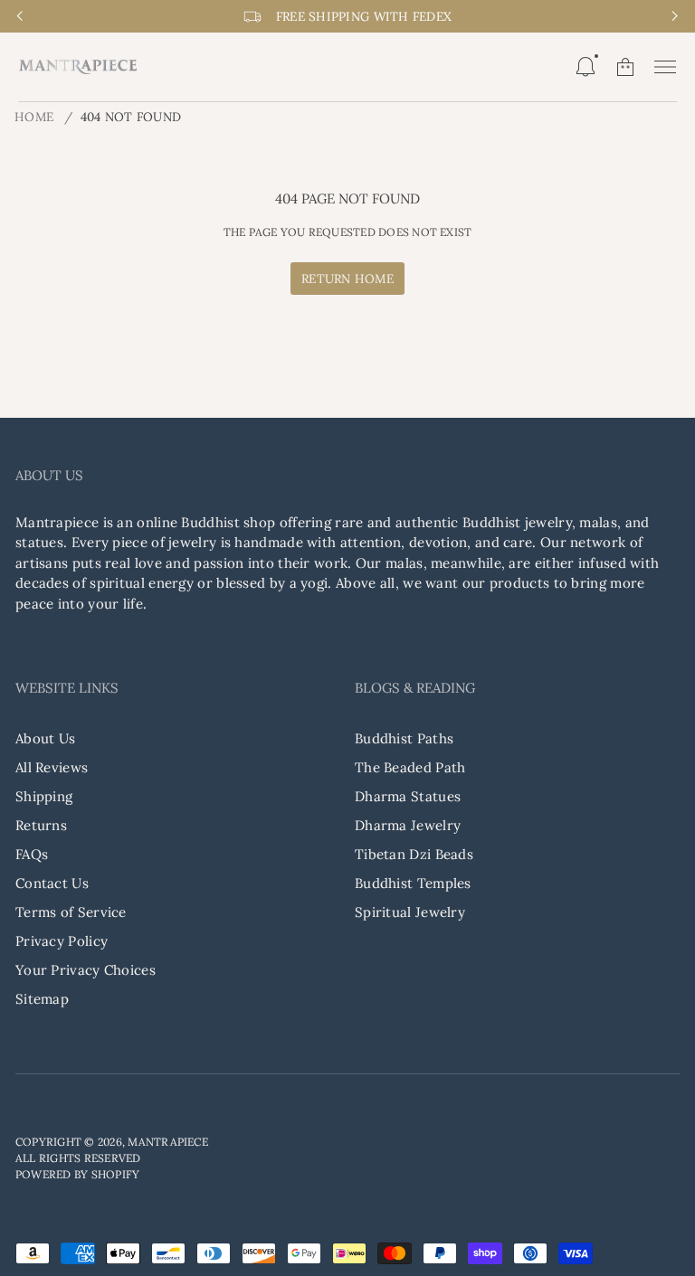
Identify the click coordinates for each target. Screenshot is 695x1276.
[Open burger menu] (665, 67)
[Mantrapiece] (78, 67)
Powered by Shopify (77, 1174)
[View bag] (625, 67)
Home (33, 117)
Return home (347, 278)
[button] (585, 67)
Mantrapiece (168, 1141)
